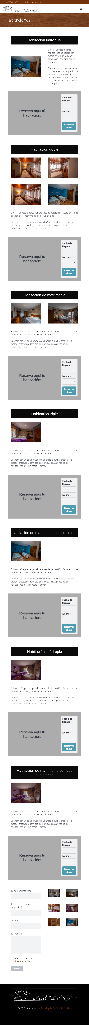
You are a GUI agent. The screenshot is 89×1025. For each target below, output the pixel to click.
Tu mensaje (16, 933)
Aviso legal (46, 1008)
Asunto (14, 920)
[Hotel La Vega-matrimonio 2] (26, 313)
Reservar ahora (69, 126)
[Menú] (80, 8)
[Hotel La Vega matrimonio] (63, 313)
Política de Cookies (62, 1008)
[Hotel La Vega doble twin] (26, 168)
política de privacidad (21, 961)
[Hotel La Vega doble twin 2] (26, 194)
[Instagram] (85, 2)
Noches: (66, 111)
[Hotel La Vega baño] (54, 893)
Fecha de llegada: (67, 99)
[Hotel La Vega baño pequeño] (54, 922)
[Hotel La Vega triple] (26, 432)
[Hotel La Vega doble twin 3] (63, 168)
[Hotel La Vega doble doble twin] (26, 670)
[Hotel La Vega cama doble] (26, 66)
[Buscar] (85, 9)
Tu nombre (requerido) (22, 890)
